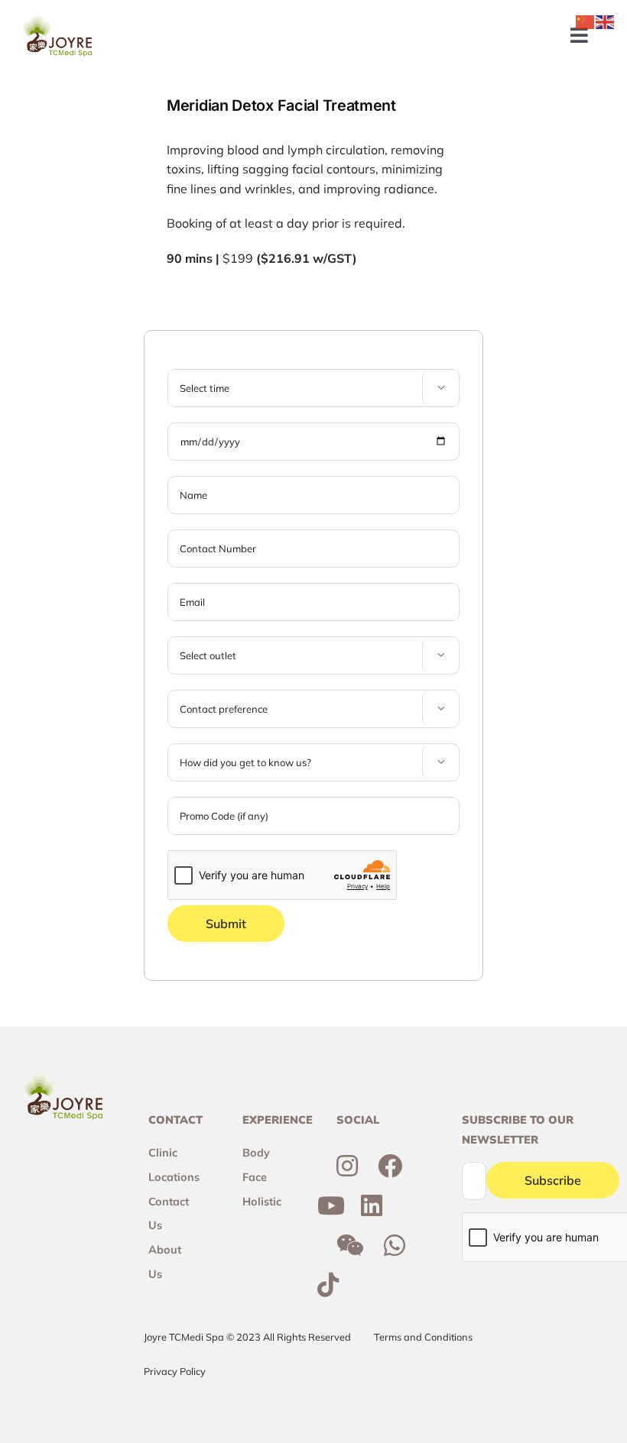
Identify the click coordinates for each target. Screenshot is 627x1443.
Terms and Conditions (423, 1337)
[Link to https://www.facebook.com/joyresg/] (390, 1165)
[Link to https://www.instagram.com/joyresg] (347, 1165)
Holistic (261, 1201)
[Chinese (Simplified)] (586, 20)
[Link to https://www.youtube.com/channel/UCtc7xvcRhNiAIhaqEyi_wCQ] (331, 1205)
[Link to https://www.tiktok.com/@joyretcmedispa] (328, 1285)
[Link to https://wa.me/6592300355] (394, 1245)
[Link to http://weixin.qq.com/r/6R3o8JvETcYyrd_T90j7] (350, 1245)
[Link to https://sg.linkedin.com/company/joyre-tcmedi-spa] (371, 1205)
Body (256, 1153)
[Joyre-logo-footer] (57, 21)
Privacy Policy (175, 1371)
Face (254, 1177)
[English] (606, 20)
